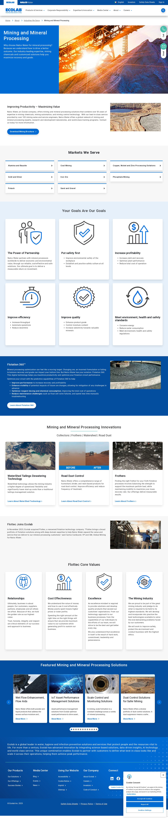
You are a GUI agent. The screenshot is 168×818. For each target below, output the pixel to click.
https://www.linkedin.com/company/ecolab (112, 778)
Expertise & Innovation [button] (82, 10)
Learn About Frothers (125, 501)
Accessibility (63, 777)
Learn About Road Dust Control (75, 501)
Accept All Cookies (144, 799)
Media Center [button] (102, 10)
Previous (9, 702)
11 (94, 729)
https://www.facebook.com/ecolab (118, 778)
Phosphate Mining (121, 177)
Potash (11, 188)
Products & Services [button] (34, 10)
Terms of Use (101, 804)
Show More (20, 719)
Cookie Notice (131, 794)
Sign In (161, 2)
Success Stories (14, 785)
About (17, 20)
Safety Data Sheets (147, 2)
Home (7, 20)
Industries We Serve (32, 20)
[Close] (163, 774)
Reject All (145, 804)
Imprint (61, 785)
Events (35, 781)
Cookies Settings (144, 810)
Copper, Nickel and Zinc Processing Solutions (134, 166)
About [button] (116, 10)
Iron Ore (64, 177)
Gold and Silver (15, 177)
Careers (86, 781)
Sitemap (61, 790)
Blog (35, 776)
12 (96, 729)
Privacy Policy (87, 804)
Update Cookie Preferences (120, 787)
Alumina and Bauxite (17, 166)
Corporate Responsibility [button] (58, 10)
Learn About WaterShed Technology (24, 501)
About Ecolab (88, 777)
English (120, 2)
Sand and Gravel (68, 188)
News (35, 785)
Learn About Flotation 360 (21, 405)
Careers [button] (127, 10)
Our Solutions (13, 777)
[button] (44, 10)
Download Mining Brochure (22, 131)
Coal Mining (66, 166)
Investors (131, 2)
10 (92, 729)
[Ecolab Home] (14, 11)
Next (159, 702)
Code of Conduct (90, 790)
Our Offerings (13, 781)
